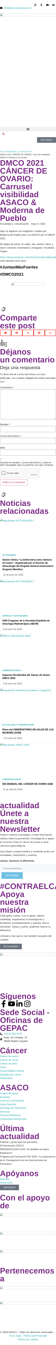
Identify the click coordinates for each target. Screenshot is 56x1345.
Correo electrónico (11, 436)
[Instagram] (27, 1003)
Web (2, 448)
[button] (28, 129)
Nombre (5, 424)
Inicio (2, 151)
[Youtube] (11, 1003)
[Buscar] (3, 134)
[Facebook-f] (3, 1003)
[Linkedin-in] (19, 1003)
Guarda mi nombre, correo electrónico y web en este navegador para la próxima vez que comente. (27, 463)
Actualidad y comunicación (19, 151)
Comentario (7, 387)
